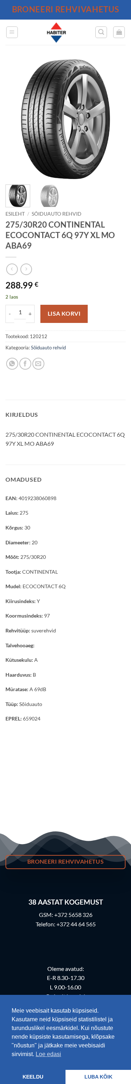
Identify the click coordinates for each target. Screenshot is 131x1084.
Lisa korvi (64, 313)
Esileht (15, 214)
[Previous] (17, 119)
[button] (12, 32)
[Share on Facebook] (25, 364)
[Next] (113, 119)
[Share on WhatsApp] (12, 364)
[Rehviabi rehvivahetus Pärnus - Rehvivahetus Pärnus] (57, 32)
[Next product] (11, 269)
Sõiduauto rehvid (57, 214)
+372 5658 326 (73, 914)
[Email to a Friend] (38, 364)
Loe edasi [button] (48, 1054)
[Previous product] (26, 269)
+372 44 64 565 (76, 924)
